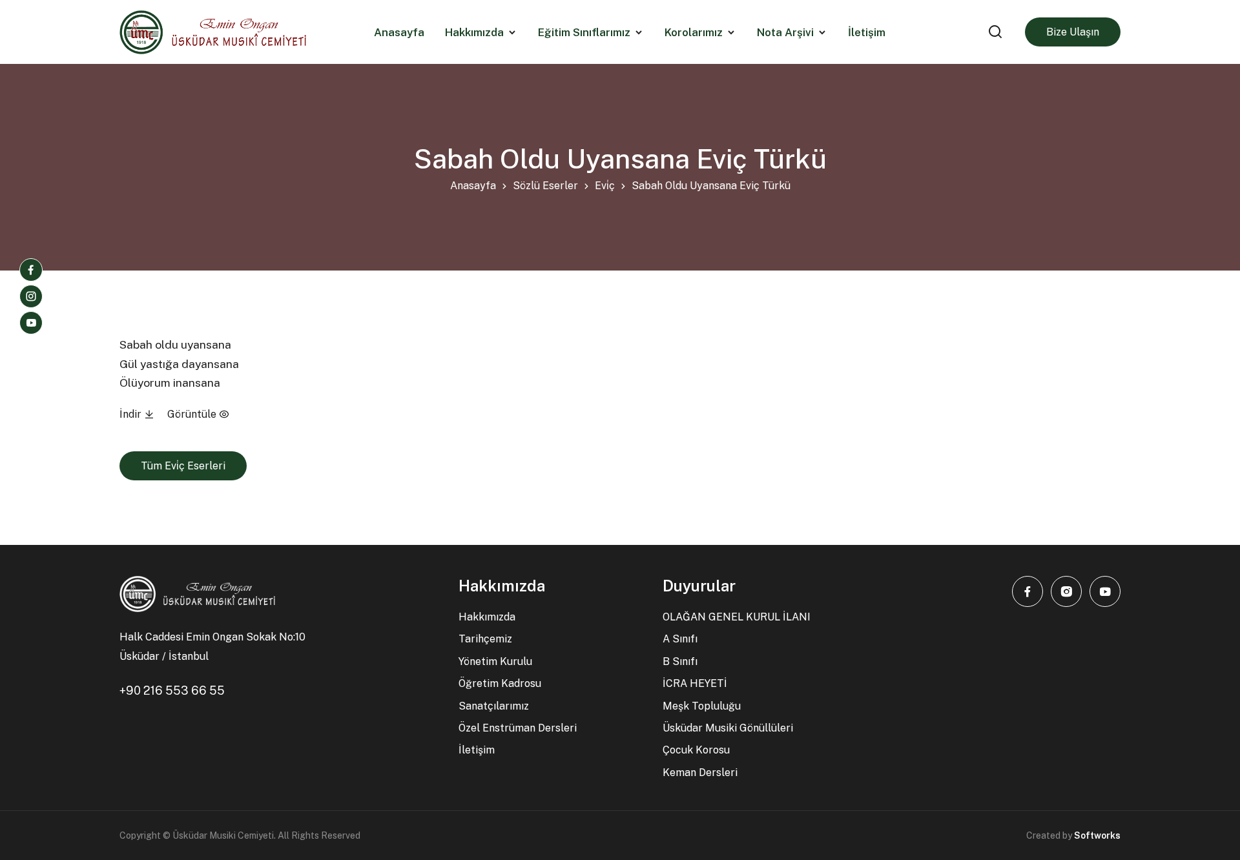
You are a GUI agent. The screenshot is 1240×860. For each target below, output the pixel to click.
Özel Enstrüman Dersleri (518, 728)
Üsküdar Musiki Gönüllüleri (728, 728)
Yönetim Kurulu (495, 661)
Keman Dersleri (700, 772)
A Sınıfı (680, 639)
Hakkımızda (474, 32)
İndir (131, 414)
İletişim (477, 750)
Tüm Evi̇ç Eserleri (183, 466)
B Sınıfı (680, 661)
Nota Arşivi (785, 32)
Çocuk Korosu (696, 750)
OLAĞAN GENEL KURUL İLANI (737, 617)
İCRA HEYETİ (695, 683)
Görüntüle (193, 414)
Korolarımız (694, 32)
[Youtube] (31, 322)
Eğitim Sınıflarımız (584, 32)
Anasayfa (473, 185)
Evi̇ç (605, 185)
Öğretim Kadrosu (500, 683)
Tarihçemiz (485, 639)
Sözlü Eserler (545, 185)
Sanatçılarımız (494, 706)
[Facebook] (31, 270)
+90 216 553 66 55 (172, 690)
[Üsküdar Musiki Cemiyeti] (212, 32)
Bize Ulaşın (1072, 32)
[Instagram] (31, 296)
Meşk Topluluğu (702, 706)
